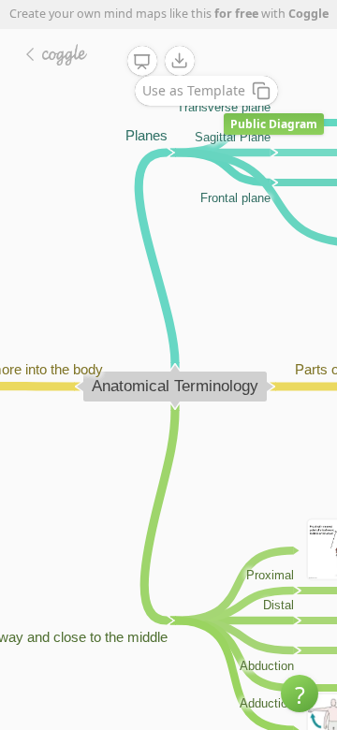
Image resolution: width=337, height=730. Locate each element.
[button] (299, 693)
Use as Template (193, 90)
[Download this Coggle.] (180, 61)
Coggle (308, 14)
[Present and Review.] (142, 62)
